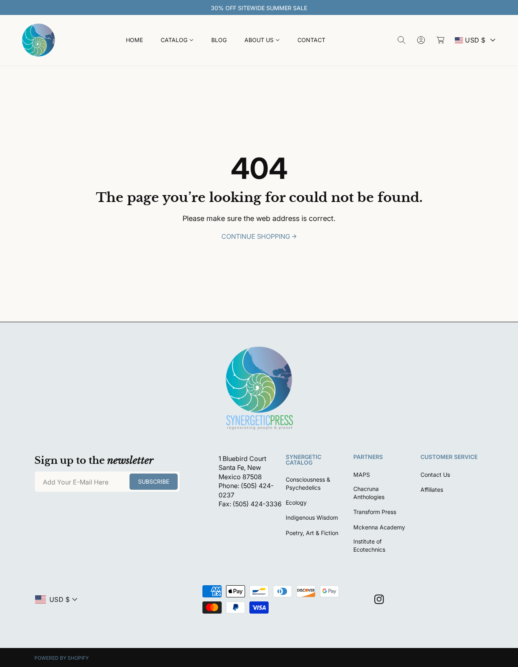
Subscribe (153, 481)
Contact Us (435, 474)
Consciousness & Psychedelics (308, 483)
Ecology (296, 502)
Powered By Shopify (61, 658)
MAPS (361, 474)
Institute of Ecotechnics (369, 545)
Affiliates (431, 489)
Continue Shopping (255, 236)
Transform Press (374, 511)
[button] (177, 40)
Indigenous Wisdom (312, 517)
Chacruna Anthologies (368, 492)
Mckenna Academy (379, 527)
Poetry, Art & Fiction (312, 532)
